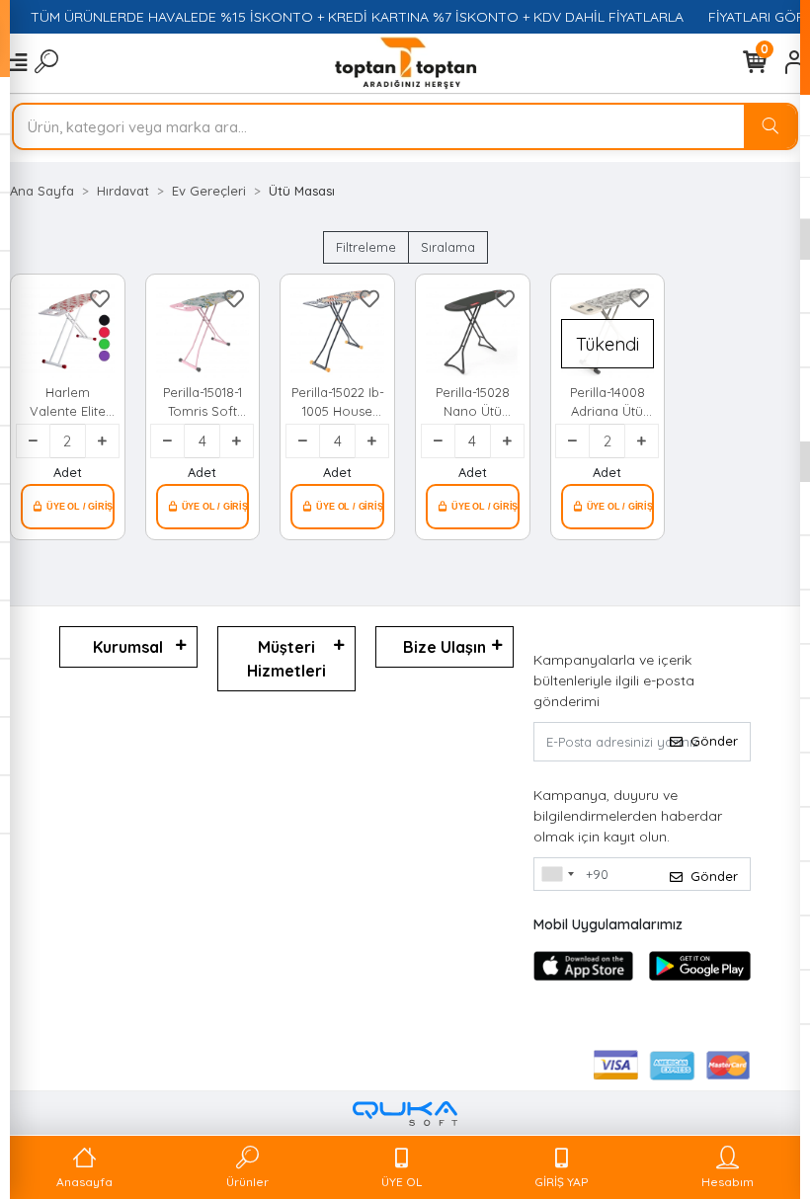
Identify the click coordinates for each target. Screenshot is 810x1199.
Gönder (714, 741)
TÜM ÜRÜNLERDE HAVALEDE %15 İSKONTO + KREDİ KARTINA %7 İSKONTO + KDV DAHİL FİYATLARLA (347, 17)
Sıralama (448, 247)
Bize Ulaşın (444, 647)
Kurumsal (128, 647)
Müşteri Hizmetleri (286, 658)
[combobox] (557, 874)
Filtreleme (366, 247)
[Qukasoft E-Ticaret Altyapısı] (405, 1113)
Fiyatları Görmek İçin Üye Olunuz (68, 506)
